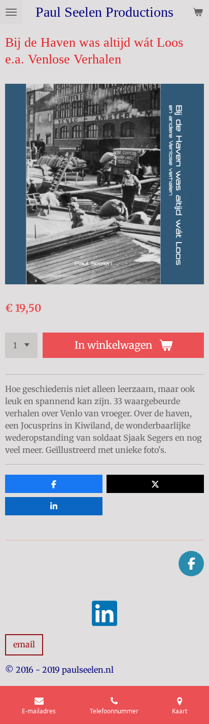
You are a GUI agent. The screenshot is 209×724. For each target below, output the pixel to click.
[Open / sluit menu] (11, 12)
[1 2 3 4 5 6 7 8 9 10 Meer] (21, 345)
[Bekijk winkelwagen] (198, 12)
